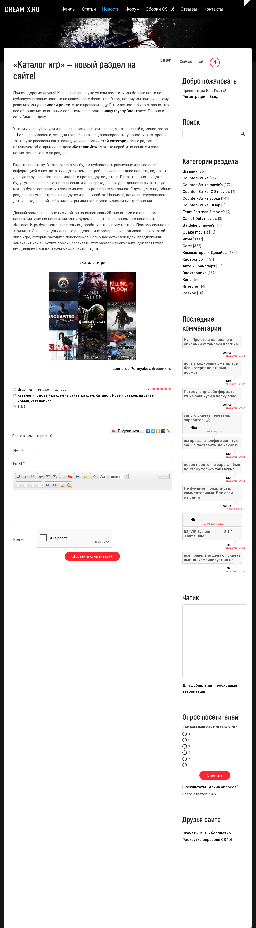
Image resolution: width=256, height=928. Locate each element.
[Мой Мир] (163, 430)
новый (23, 401)
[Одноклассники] (158, 430)
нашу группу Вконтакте (125, 111)
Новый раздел (124, 395)
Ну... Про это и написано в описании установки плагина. (211, 341)
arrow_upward (245, 917)
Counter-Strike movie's (203, 185)
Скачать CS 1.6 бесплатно (206, 833)
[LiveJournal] (169, 430)
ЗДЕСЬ (93, 249)
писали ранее (57, 105)
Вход (214, 96)
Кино (187, 279)
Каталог (103, 395)
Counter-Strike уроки (201, 198)
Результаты (195, 787)
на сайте (146, 395)
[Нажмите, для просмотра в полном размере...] (92, 315)
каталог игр (41, 401)
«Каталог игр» (92, 262)
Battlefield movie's (199, 225)
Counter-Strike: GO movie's (206, 191)
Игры (187, 239)
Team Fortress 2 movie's (204, 212)
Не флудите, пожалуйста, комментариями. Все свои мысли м (208, 493)
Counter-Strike (196, 178)
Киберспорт (194, 259)
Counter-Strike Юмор (201, 205)
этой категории (114, 141)
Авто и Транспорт (199, 266)
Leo (20, 135)
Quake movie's (195, 232)
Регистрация (194, 96)
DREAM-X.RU (22, 8)
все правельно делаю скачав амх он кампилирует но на (212, 557)
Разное (189, 293)
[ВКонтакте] (147, 430)
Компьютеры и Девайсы (205, 252)
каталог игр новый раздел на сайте (49, 395)
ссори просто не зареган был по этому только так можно (212, 466)
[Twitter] (153, 430)
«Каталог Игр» (85, 147)
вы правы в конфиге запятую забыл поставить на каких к (211, 442)
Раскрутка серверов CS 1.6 (207, 839)
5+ (190, 765)
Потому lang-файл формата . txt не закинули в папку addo (210, 393)
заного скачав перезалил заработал (208, 417)
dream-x (25, 390)
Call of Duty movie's (200, 218)
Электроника (195, 273)
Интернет (191, 286)
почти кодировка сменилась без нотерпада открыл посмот (211, 368)
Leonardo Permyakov (131, 368)
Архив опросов (222, 787)
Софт (187, 246)
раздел (87, 395)
